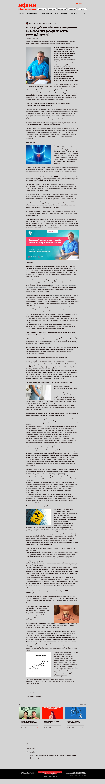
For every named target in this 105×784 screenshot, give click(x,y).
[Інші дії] (78, 23)
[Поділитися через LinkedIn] (33, 692)
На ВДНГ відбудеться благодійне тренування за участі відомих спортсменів (29, 722)
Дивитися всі (83, 704)
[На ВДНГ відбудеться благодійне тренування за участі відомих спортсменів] (29, 713)
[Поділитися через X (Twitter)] (30, 692)
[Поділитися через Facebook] (26, 692)
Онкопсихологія (46, 13)
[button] (84, 13)
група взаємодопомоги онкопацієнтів (76, 773)
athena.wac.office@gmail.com (26, 773)
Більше (72, 13)
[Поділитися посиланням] (37, 692)
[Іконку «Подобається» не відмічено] (30, 758)
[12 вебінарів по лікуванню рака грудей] (52, 713)
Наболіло (64, 13)
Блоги (56, 13)
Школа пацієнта (32, 13)
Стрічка (21, 13)
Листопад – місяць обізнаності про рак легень (73, 722)
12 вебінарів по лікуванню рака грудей (51, 722)
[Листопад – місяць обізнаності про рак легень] (75, 713)
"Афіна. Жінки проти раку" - (78, 772)
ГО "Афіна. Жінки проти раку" (26, 772)
